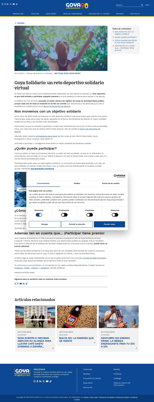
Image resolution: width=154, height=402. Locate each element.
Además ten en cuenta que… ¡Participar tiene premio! (125, 48)
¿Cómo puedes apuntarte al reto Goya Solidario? (126, 41)
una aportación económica (42, 169)
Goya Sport (51, 14)
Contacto (135, 14)
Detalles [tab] (77, 183)
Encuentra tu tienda (92, 378)
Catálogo (117, 378)
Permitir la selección (77, 224)
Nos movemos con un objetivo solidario (124, 33)
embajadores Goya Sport (46, 136)
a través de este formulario (94, 258)
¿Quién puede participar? (126, 37)
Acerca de (87, 387)
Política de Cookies (122, 397)
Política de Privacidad (106, 397)
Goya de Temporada (72, 14)
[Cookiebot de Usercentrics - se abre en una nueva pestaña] (115, 176)
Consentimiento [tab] (43, 183)
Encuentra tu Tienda (99, 14)
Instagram (44, 268)
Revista (119, 14)
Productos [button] (18, 14)
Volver (20, 23)
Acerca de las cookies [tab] (111, 183)
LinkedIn (34, 268)
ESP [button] (147, 5)
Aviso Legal (94, 397)
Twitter (27, 268)
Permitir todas (109, 224)
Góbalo (86, 397)
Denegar (44, 224)
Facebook (18, 268)
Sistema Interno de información (122, 384)
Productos (87, 369)
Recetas (35, 14)
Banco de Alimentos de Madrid (57, 106)
